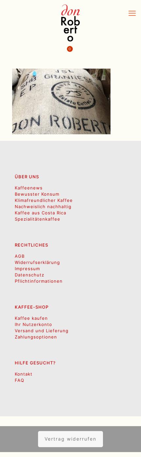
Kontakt (23, 374)
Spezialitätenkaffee (37, 219)
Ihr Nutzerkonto (33, 324)
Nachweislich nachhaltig (43, 206)
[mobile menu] (132, 13)
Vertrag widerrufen (70, 439)
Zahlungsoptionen (36, 336)
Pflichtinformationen (39, 281)
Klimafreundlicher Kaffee (44, 200)
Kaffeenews (29, 187)
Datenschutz (29, 274)
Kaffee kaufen (31, 318)
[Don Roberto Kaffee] (70, 23)
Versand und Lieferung (42, 330)
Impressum (27, 268)
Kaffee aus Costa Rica (40, 212)
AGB (20, 256)
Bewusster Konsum (37, 194)
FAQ (19, 380)
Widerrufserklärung (37, 262)
